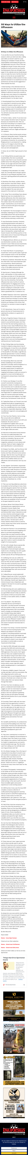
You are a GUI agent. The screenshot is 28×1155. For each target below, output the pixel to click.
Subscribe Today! (6, 1)
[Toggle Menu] (14, 17)
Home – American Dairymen (10, 947)
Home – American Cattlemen (10, 944)
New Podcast (15, 1)
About (14, 1137)
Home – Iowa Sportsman (9, 938)
